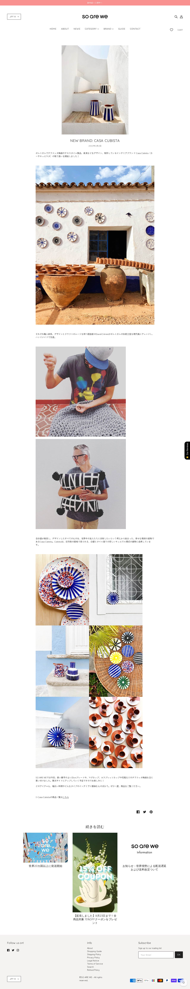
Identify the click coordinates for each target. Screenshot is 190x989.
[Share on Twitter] (144, 812)
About (90, 948)
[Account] (181, 17)
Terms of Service (95, 963)
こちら (66, 797)
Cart (180, 30)
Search (90, 966)
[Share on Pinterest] (151, 812)
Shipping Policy (94, 954)
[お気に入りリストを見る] (171, 29)
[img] (176, 17)
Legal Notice (93, 960)
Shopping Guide (94, 951)
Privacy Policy (93, 957)
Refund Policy (93, 969)
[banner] (95, 16)
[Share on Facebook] (138, 812)
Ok (178, 954)
